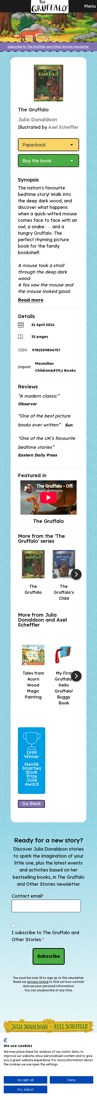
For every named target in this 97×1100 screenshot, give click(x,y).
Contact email (28, 896)
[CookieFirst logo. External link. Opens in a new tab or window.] (5, 1040)
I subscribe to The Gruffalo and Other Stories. (45, 936)
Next (76, 574)
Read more (30, 300)
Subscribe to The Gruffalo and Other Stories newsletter (48, 46)
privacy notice (37, 982)
